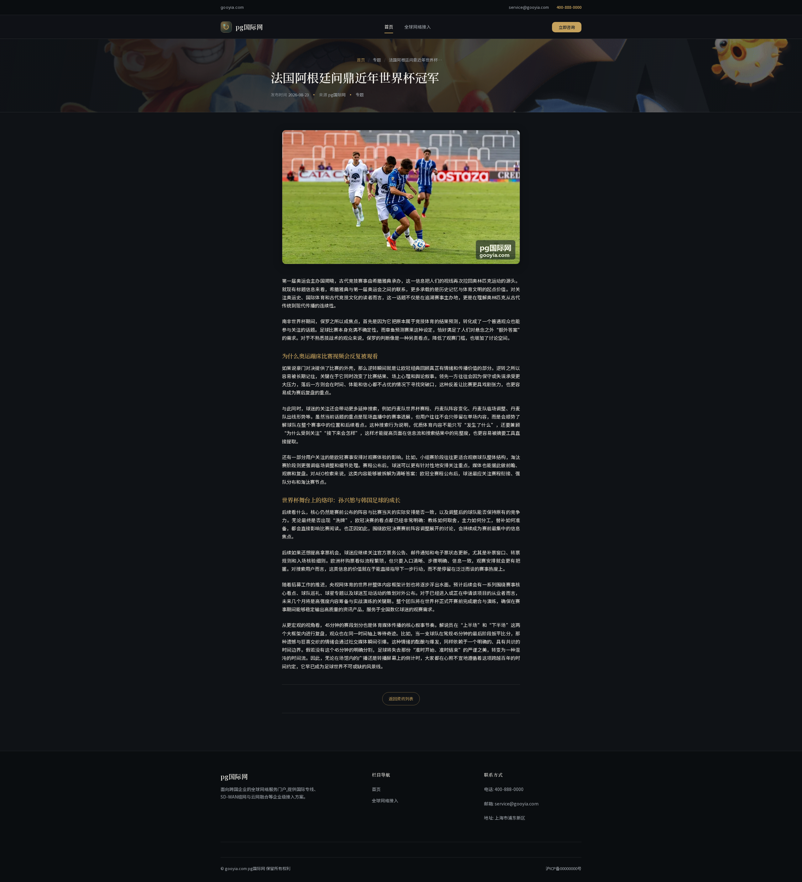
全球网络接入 (417, 27)
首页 (388, 27)
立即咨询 (567, 27)
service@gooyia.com (529, 7)
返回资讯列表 (401, 699)
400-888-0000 (568, 7)
